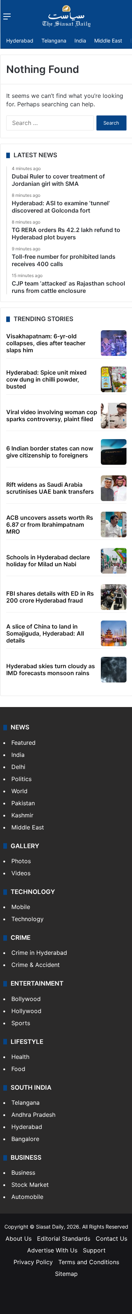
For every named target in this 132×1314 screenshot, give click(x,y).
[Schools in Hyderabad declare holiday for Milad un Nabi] (113, 561)
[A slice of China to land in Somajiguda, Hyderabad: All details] (113, 633)
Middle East (108, 40)
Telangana (53, 40)
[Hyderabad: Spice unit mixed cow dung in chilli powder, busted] (113, 379)
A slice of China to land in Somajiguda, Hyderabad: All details (45, 633)
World (19, 791)
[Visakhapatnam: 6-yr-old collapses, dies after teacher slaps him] (113, 343)
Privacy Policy (33, 1262)
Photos (21, 861)
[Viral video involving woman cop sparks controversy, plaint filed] (113, 415)
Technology (27, 919)
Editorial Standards (63, 1238)
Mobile (20, 906)
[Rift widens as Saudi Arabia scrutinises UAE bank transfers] (113, 488)
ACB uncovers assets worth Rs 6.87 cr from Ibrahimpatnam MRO (49, 524)
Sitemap (66, 1273)
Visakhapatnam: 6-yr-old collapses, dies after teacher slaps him (45, 343)
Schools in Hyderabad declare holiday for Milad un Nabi (48, 560)
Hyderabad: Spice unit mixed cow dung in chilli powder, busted (46, 379)
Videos (20, 873)
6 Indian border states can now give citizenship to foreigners (49, 452)
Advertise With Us (52, 1250)
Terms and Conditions (88, 1262)
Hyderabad (19, 40)
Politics (21, 779)
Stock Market (30, 1184)
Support (94, 1250)
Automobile (27, 1196)
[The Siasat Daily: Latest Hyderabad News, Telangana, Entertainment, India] (66, 16)
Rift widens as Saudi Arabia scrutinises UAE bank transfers (50, 488)
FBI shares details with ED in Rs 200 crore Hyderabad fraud (50, 597)
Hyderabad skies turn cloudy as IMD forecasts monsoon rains (50, 669)
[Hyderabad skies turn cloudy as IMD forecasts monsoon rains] (113, 669)
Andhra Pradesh (33, 1114)
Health (20, 1056)
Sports (20, 1023)
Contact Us (111, 1238)
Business (23, 1172)
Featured (23, 742)
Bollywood (26, 998)
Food (18, 1068)
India (80, 40)
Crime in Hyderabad (39, 952)
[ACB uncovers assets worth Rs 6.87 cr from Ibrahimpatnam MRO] (113, 524)
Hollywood (26, 1011)
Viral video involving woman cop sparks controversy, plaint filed (51, 415)
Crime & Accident (35, 964)
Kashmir (22, 815)
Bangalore (25, 1138)
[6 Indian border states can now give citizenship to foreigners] (113, 452)
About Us (19, 1238)
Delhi (18, 766)
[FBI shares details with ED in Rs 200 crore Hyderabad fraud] (113, 597)
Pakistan (23, 803)
